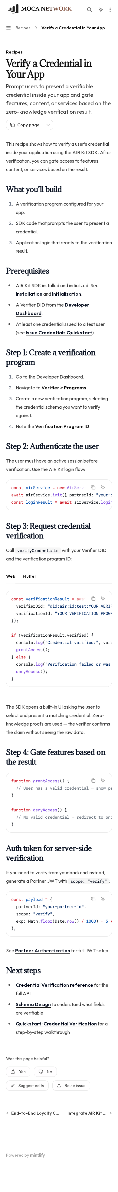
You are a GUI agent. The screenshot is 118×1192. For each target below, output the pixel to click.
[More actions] (110, 9)
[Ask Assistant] (103, 487)
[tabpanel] (59, 644)
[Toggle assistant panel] (100, 9)
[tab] (10, 576)
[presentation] (59, 495)
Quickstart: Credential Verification (56, 1024)
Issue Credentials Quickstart (59, 333)
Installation (29, 294)
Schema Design (33, 1004)
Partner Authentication (42, 950)
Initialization (66, 294)
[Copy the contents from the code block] (93, 487)
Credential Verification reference (54, 985)
